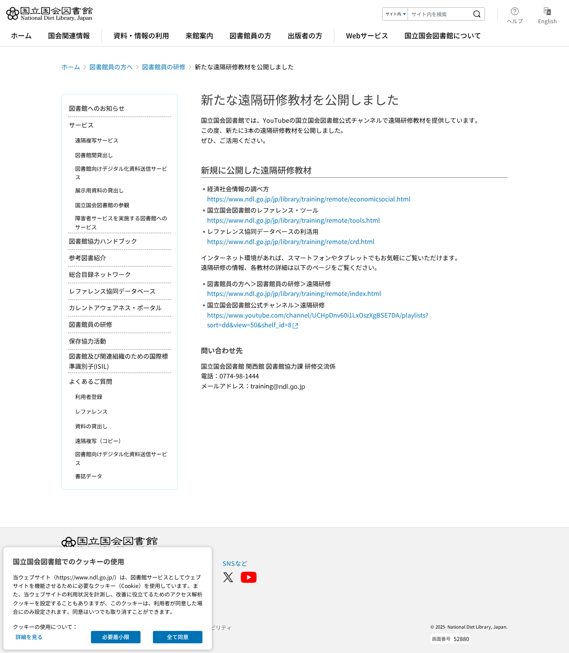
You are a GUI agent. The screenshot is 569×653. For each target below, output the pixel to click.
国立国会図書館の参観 (102, 205)
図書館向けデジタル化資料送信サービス (121, 173)
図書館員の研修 (163, 66)
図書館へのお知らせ (97, 108)
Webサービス (367, 35)
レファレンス (91, 411)
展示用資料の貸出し (99, 190)
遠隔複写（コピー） (99, 441)
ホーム (21, 35)
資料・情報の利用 (141, 35)
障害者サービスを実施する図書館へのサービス (121, 222)
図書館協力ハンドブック (103, 241)
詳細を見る (29, 637)
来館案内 (199, 35)
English (547, 20)
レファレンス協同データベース (112, 291)
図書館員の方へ (111, 66)
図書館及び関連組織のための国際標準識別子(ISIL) (118, 361)
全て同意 (178, 637)
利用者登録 (88, 396)
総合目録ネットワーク (100, 274)
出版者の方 (305, 35)
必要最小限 (115, 637)
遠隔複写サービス (96, 140)
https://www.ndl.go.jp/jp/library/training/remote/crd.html (291, 241)
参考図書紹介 (87, 257)
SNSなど (235, 563)
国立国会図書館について (442, 35)
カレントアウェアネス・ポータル (115, 307)
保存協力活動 (87, 340)
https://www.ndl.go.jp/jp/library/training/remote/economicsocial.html (309, 198)
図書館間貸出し (94, 155)
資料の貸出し (91, 426)
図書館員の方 (250, 35)
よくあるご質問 (90, 381)
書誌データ (88, 476)
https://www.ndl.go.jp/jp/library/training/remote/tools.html (293, 220)
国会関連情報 (69, 35)
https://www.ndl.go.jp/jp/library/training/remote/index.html (294, 293)
